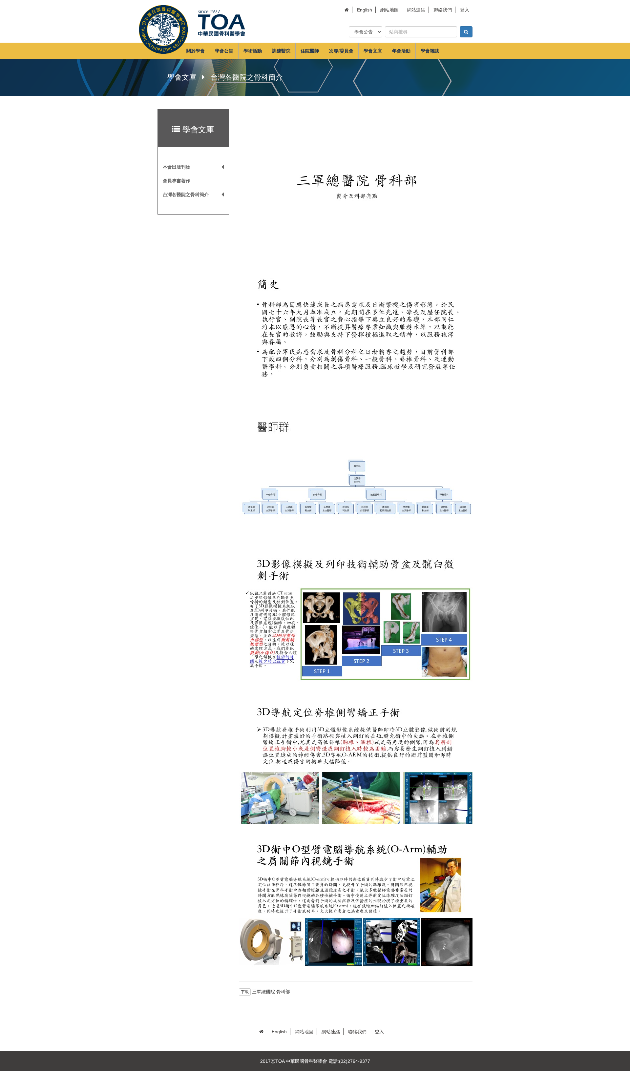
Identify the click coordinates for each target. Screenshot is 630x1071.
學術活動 (252, 50)
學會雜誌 (430, 50)
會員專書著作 (176, 180)
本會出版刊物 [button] (176, 167)
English (364, 9)
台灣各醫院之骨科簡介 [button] (186, 194)
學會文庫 (373, 50)
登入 (464, 9)
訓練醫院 (281, 50)
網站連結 (416, 9)
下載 (245, 992)
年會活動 (401, 50)
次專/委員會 (341, 50)
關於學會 (195, 50)
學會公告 (224, 50)
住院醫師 (310, 50)
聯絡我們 (442, 9)
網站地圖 (389, 9)
